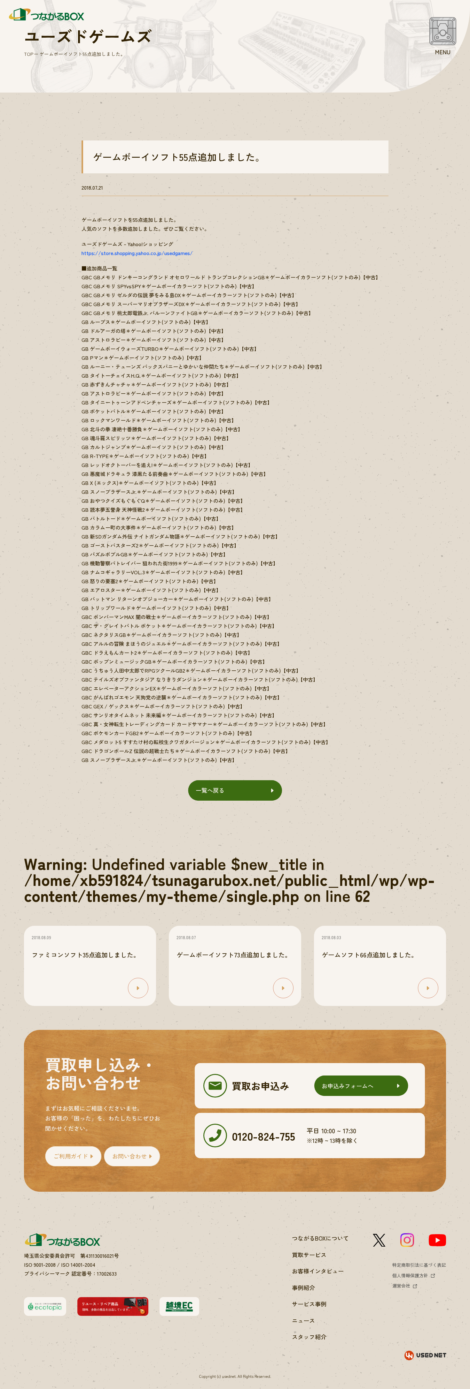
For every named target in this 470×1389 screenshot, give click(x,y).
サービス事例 (309, 1304)
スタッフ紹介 (309, 1336)
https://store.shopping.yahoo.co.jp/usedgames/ (137, 253)
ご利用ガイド (70, 1156)
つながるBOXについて (320, 1238)
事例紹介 (303, 1287)
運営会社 (401, 1285)
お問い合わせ (129, 1156)
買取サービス (309, 1254)
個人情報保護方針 (410, 1275)
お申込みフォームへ (347, 1086)
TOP (28, 53)
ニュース (303, 1320)
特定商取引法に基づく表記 (419, 1265)
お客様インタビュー (318, 1271)
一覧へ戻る (210, 790)
